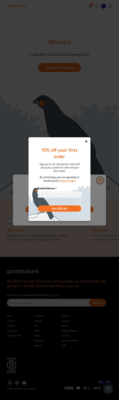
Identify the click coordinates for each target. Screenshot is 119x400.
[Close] (86, 141)
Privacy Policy (68, 180)
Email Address (47, 188)
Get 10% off (59, 208)
